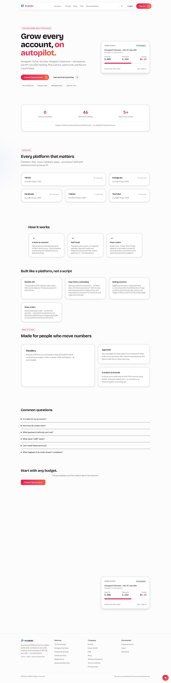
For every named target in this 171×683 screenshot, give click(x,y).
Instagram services (61, 648)
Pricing (68, 6)
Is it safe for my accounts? (34, 419)
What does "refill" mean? (34, 439)
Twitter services (60, 655)
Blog (75, 6)
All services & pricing (61, 663)
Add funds (125, 652)
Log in (130, 6)
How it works (93, 648)
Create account (127, 644)
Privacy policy (93, 667)
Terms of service (94, 663)
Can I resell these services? (35, 445)
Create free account (33, 77)
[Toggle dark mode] (121, 6)
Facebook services (61, 652)
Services (57, 6)
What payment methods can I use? (38, 432)
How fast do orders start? (34, 425)
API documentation (95, 659)
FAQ (81, 6)
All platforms (59, 659)
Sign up (142, 6)
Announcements (92, 6)
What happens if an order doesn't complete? (42, 452)
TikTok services (60, 644)
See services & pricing (63, 77)
